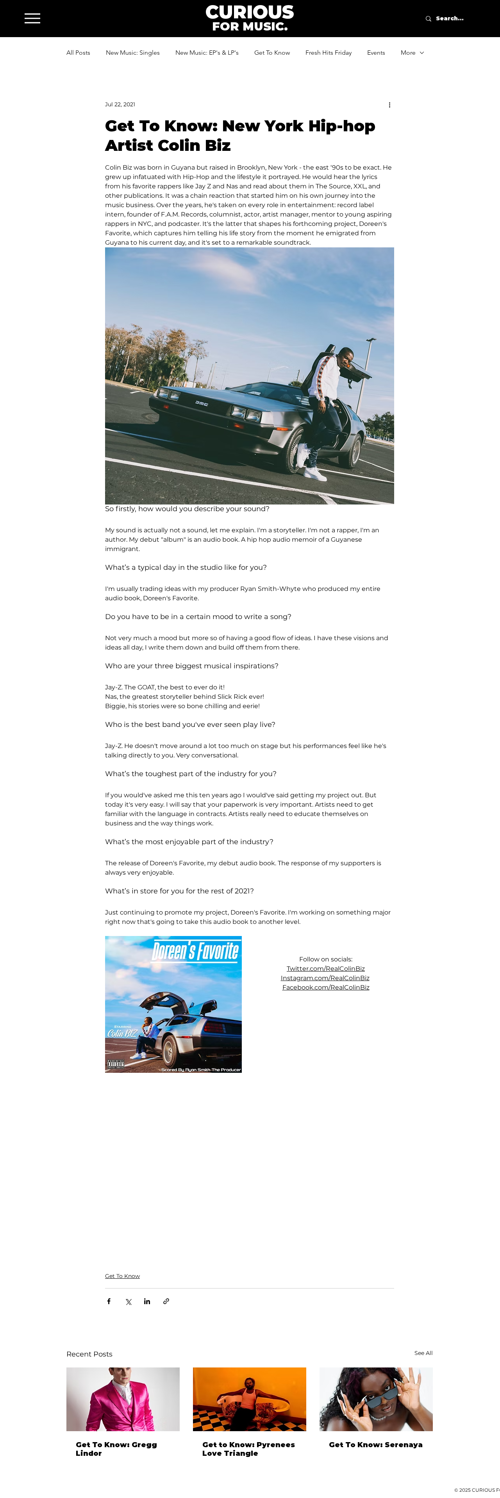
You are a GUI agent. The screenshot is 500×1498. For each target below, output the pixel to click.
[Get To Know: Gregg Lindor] (123, 1399)
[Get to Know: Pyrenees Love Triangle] (249, 1399)
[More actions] (389, 104)
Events (376, 52)
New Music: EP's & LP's (207, 52)
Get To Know (272, 52)
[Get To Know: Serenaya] (376, 1399)
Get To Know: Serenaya (376, 1445)
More (408, 52)
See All (423, 1353)
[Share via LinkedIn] (147, 1301)
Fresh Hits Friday (328, 52)
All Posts (78, 52)
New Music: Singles (133, 52)
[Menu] (32, 18)
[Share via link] (166, 1301)
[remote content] (249, 1161)
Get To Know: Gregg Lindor (116, 1449)
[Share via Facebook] (108, 1301)
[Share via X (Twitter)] (128, 1301)
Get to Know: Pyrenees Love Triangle (248, 1449)
